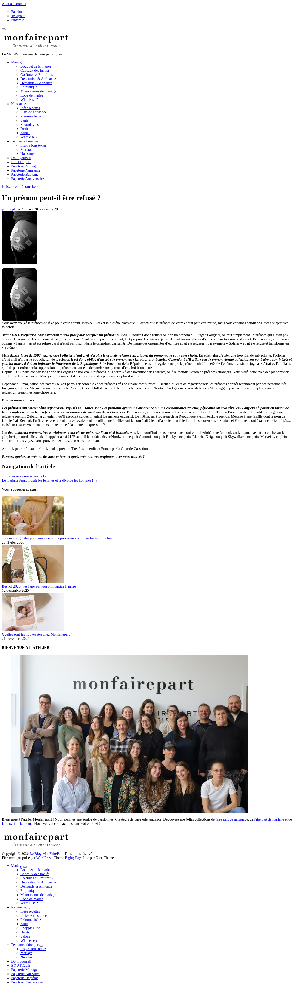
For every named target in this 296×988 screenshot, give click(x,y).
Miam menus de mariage (38, 91)
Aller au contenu (14, 4)
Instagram (18, 16)
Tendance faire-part (25, 141)
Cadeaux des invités (34, 70)
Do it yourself (21, 158)
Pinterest (17, 20)
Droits (24, 129)
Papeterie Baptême (24, 174)
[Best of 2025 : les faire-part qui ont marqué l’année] (33, 582)
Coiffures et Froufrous (36, 75)
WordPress (44, 858)
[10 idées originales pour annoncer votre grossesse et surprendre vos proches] (33, 534)
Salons (25, 133)
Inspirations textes (33, 145)
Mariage (17, 62)
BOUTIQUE (21, 162)
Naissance (18, 104)
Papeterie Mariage (24, 166)
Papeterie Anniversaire (27, 179)
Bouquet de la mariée (35, 66)
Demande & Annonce (36, 83)
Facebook (18, 12)
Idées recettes (30, 108)
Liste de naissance (33, 112)
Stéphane (12, 209)
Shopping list (30, 124)
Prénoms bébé (30, 116)
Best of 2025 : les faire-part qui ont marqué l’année (39, 586)
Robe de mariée (31, 95)
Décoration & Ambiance (38, 79)
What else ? (28, 137)
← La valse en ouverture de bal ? (26, 476)
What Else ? (29, 100)
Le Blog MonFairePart (46, 854)
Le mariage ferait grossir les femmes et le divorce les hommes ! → (50, 480)
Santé (24, 120)
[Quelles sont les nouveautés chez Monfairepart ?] (33, 630)
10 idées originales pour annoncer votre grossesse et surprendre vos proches (57, 538)
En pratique (28, 87)
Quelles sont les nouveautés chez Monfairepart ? (37, 634)
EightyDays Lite (77, 858)
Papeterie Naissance (25, 170)
